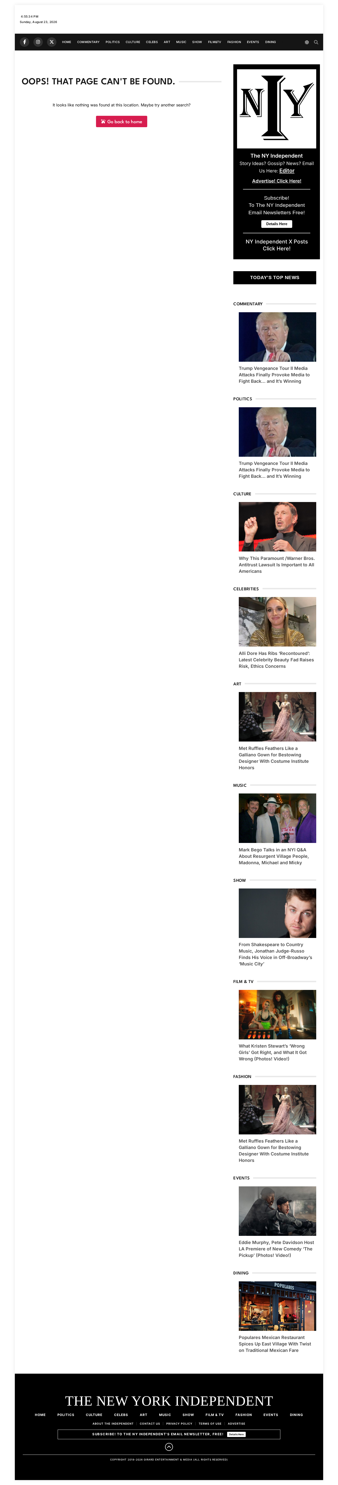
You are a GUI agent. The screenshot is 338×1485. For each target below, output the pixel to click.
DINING (270, 42)
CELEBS (152, 42)
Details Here (236, 1434)
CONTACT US (150, 1423)
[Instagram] (38, 42)
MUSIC (181, 42)
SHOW (197, 42)
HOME (66, 42)
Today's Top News (275, 277)
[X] (51, 42)
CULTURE (133, 42)
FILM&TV (214, 42)
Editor (286, 170)
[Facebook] (24, 42)
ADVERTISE (236, 1423)
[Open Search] (316, 42)
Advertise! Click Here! (276, 181)
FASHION (234, 42)
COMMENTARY (88, 42)
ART (167, 42)
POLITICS (113, 42)
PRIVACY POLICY (179, 1423)
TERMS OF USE (210, 1423)
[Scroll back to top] (169, 1447)
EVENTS (253, 42)
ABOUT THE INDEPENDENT (113, 1423)
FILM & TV (215, 1415)
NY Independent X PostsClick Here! (277, 245)
